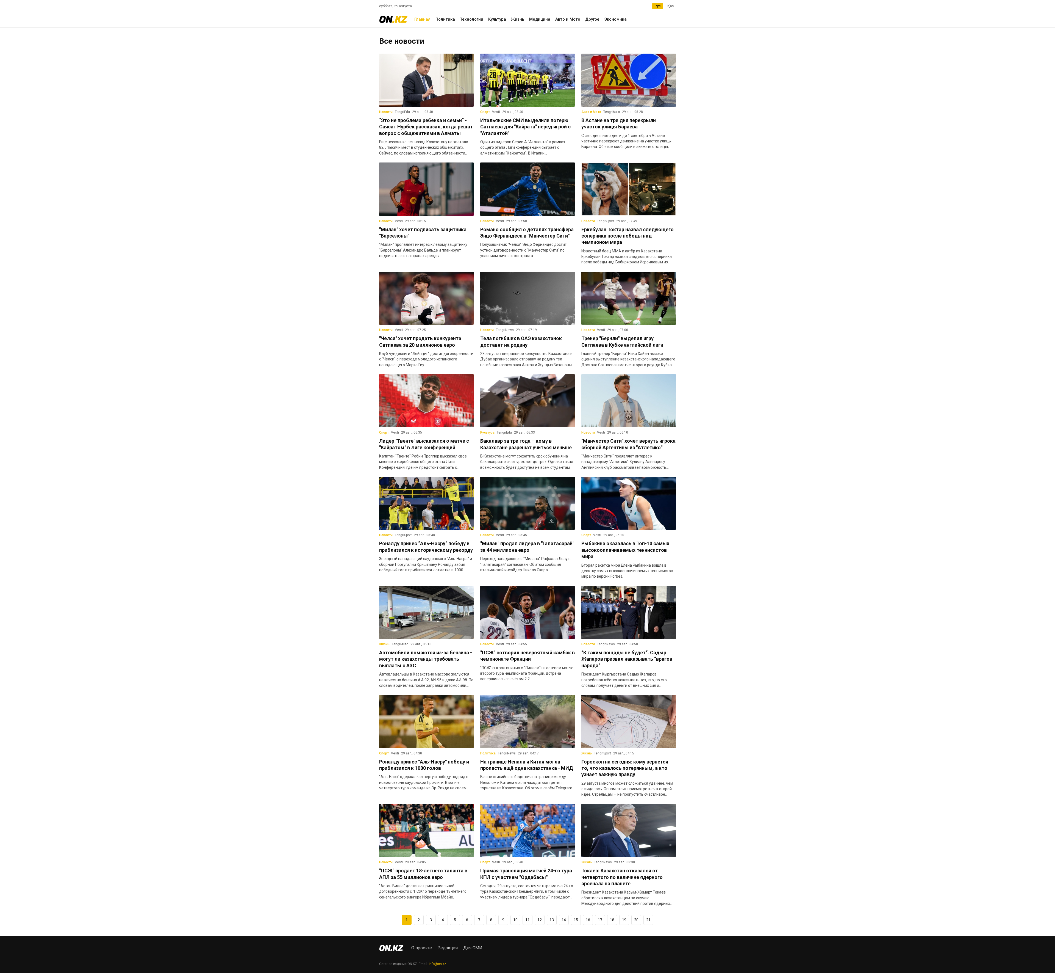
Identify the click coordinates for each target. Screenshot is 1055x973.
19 (624, 920)
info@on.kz (437, 964)
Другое (592, 19)
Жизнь (517, 19)
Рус (657, 6)
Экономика (615, 19)
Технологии (471, 19)
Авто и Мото (567, 19)
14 (564, 920)
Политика (445, 19)
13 (551, 920)
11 (527, 920)
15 (576, 920)
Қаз (670, 6)
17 (600, 920)
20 (636, 920)
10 (515, 920)
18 (612, 920)
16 (588, 920)
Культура (497, 19)
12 (539, 920)
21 (648, 920)
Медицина (539, 19)
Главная (422, 19)
